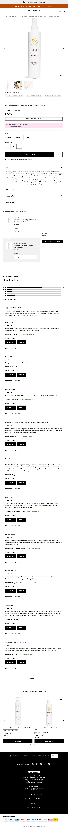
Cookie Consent (33, 786)
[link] (60, 10)
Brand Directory (13, 16)
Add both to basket (52, 241)
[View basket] (64, 10)
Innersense (23, 16)
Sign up (54, 756)
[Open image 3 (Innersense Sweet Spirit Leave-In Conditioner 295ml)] (28, 85)
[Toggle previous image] (4, 48)
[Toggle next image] (63, 48)
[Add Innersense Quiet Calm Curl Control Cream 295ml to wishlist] (61, 699)
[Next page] (38, 678)
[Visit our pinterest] (49, 764)
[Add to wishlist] (59, 154)
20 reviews (16, 110)
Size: (7, 133)
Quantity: (8, 142)
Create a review (9, 299)
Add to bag (17, 741)
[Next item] (63, 720)
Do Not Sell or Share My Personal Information (34, 789)
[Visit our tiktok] (45, 764)
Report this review (12, 348)
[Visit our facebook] (33, 764)
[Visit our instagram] (41, 764)
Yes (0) (11, 342)
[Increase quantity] (19, 146)
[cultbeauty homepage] (34, 10)
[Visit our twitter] (37, 764)
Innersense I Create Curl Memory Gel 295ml (16, 727)
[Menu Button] (2, 10)
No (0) (22, 342)
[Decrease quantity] (8, 146)
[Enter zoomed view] (61, 75)
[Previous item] (4, 720)
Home (5, 16)
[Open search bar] (6, 10)
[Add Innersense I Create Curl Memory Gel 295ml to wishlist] (30, 699)
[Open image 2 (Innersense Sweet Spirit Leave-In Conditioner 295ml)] (18, 85)
